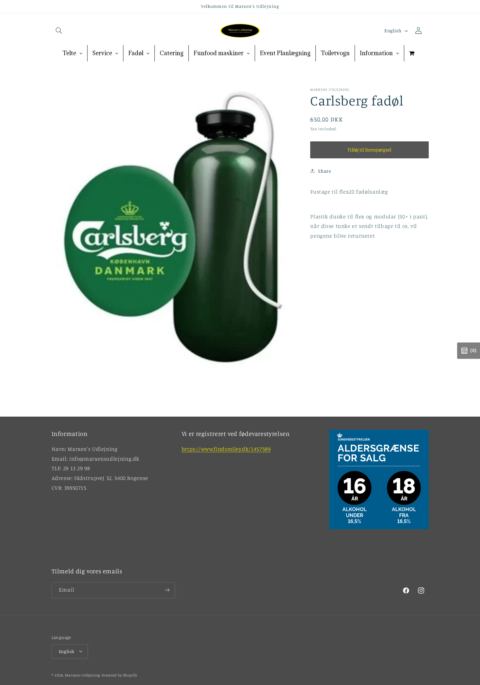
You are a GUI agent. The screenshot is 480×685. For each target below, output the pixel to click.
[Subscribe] (166, 590)
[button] (59, 30)
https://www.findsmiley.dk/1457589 (226, 449)
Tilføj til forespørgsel (369, 149)
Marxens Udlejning (82, 675)
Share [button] (324, 170)
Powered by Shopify (119, 675)
